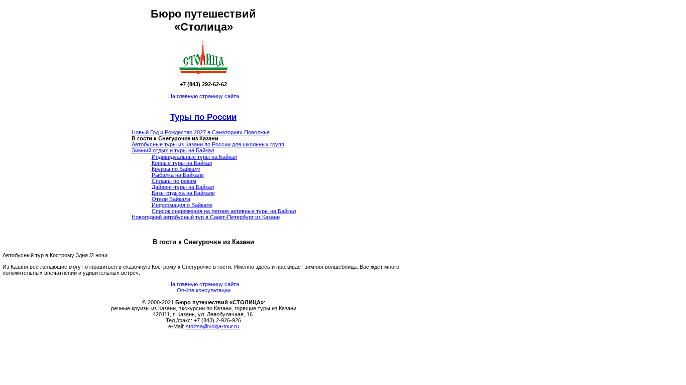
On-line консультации (204, 290)
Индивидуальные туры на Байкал (194, 157)
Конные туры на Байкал (182, 163)
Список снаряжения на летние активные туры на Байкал (224, 211)
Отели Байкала (171, 199)
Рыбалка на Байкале (178, 175)
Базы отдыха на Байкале (183, 193)
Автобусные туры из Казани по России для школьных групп (208, 144)
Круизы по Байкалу (176, 169)
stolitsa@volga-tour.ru (212, 326)
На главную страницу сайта (203, 96)
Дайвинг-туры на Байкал (183, 187)
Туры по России (203, 116)
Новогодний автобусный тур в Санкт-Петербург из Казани (206, 217)
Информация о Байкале (182, 205)
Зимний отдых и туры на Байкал (173, 150)
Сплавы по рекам (174, 181)
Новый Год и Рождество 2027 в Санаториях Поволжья (201, 132)
